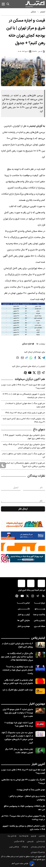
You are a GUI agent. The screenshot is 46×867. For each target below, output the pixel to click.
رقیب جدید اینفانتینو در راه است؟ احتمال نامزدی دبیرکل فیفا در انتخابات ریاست (17, 670)
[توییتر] (34, 372)
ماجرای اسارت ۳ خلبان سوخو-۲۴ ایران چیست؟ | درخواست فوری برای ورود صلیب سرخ (18, 713)
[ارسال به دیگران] (22, 359)
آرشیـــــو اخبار (24, 614)
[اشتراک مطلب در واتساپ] (31, 359)
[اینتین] (23, 547)
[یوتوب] (29, 372)
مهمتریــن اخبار (24, 626)
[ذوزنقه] (23, 524)
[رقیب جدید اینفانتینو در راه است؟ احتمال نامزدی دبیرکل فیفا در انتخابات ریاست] (40, 668)
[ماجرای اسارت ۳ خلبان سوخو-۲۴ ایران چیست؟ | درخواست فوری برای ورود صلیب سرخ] (40, 711)
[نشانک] (23, 535)
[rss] (43, 596)
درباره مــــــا (39, 603)
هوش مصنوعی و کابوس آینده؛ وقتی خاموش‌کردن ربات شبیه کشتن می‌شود (18, 681)
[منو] (3, 4)
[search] (8, 4)
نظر (41, 500)
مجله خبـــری (39, 626)
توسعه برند (22, 836)
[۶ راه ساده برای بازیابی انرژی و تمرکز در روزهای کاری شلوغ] (40, 645)
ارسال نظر (23, 509)
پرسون (29, 841)
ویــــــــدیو (40, 609)
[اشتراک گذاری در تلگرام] (43, 358)
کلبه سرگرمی (18, 841)
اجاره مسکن (27, 344)
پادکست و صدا (39, 614)
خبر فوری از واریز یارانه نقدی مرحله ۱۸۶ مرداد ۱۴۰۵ (25, 412)
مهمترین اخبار (37, 703)
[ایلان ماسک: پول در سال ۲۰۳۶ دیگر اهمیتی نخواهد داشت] (40, 750)
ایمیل (15, 487)
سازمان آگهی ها (23, 620)
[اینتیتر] (35, 4)
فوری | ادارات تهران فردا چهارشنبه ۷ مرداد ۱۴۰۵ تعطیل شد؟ (19, 724)
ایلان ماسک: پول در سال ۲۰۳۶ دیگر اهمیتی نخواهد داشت (19, 751)
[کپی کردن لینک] (26, 358)
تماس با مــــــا (23, 603)
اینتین (41, 836)
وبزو (32, 836)
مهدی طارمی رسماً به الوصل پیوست (31, 789)
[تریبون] (23, 558)
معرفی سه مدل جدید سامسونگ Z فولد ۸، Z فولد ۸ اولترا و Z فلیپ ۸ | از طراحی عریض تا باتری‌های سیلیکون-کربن (17, 737)
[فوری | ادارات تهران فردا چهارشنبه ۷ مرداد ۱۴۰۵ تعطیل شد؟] (40, 724)
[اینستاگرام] (38, 372)
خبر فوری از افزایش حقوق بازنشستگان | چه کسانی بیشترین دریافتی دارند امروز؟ (25, 464)
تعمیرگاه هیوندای (37, 852)
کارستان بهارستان (37, 846)
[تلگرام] (43, 372)
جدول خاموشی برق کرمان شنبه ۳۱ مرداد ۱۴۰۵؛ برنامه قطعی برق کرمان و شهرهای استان (24, 446)
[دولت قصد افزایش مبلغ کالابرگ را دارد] (40, 691)
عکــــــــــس (24, 609)
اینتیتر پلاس (38, 637)
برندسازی (39, 841)
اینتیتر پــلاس (39, 620)
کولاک (24, 846)
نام (41, 487)
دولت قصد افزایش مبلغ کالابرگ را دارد (17, 690)
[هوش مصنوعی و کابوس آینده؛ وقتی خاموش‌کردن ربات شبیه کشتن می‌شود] (40, 681)
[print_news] (18, 358)
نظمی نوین (13, 846)
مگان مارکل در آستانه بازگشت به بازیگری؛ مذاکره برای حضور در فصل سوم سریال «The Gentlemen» (17, 657)
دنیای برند (10, 836)
